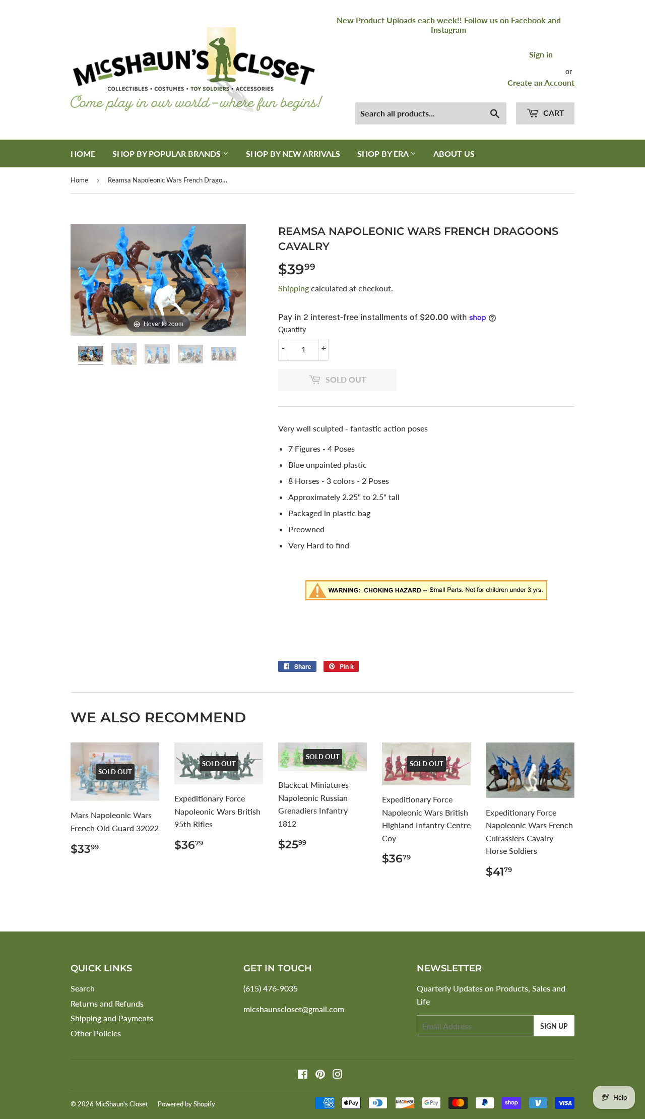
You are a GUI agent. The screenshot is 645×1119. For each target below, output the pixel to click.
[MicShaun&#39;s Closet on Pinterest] (320, 1075)
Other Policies (96, 1033)
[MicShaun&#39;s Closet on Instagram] (338, 1075)
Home (83, 153)
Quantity (292, 329)
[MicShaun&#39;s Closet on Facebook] (302, 1075)
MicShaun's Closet (121, 1104)
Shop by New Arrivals (293, 153)
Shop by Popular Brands (167, 153)
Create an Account (540, 82)
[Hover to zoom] (158, 278)
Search (83, 988)
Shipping (293, 288)
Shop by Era (383, 153)
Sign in (541, 54)
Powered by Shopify (186, 1104)
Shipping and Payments (112, 1018)
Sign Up (554, 1026)
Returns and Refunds (107, 1003)
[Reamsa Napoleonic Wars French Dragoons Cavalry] (91, 355)
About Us (454, 153)
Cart (552, 112)
